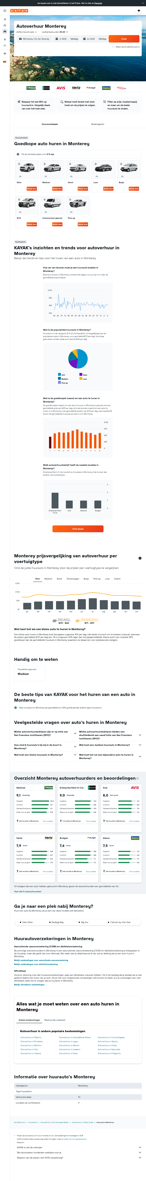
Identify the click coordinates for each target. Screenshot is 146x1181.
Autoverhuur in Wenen (69, 1045)
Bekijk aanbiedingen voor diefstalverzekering (36, 964)
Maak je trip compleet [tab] (54, 1020)
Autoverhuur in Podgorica (109, 1053)
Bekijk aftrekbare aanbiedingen (29, 984)
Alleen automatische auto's (127, 46)
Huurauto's (33, 1122)
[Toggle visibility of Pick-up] (63, 382)
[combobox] (26, 32)
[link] (78, 528)
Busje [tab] (86, 578)
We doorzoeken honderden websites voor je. (39, 1152)
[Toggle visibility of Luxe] (83, 378)
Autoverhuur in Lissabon (69, 1049)
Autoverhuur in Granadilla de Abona (75, 1037)
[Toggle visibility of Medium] (63, 378)
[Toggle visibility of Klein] (83, 374)
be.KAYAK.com (19, 1122)
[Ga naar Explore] (5, 39)
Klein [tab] (37, 578)
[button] (143, 3)
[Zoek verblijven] (5, 25)
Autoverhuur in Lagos (68, 1041)
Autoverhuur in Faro (29, 1049)
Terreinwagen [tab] (73, 578)
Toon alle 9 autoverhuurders (27, 891)
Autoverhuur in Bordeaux (32, 1041)
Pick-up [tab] (97, 578)
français (98, 3)
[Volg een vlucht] (5, 45)
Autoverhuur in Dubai (107, 1045)
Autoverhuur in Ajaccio (108, 1041)
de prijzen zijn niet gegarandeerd (73, 1139)
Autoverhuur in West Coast (82, 1122)
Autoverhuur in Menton (31, 1045)
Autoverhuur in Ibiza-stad (109, 1049)
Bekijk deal (31, 189)
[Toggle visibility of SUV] (61, 374)
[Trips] (5, 53)
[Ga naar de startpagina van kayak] (19, 10)
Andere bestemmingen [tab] (29, 1020)
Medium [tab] (48, 578)
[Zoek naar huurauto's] (5, 31)
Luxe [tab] (107, 578)
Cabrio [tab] (117, 578)
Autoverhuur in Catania (31, 1053)
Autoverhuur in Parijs (68, 1053)
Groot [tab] (59, 578)
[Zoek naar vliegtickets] (5, 19)
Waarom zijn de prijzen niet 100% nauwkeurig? (40, 1157)
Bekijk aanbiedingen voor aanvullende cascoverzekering (41, 960)
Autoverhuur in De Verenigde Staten (54, 1122)
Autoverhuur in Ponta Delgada (111, 1037)
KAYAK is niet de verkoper (29, 1147)
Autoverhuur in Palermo (31, 1037)
